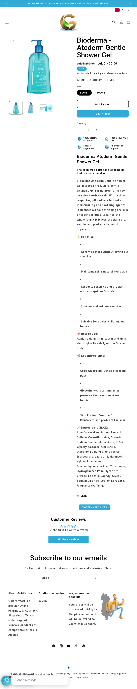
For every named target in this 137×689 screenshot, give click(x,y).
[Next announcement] (130, 3)
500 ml (84, 92)
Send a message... (27, 680)
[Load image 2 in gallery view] (31, 107)
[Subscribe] (95, 578)
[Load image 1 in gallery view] (16, 107)
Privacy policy (81, 673)
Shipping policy (119, 673)
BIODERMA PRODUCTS (94, 507)
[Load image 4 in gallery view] (45, 107)
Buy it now (103, 113)
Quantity (82, 123)
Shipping (97, 73)
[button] (7, 22)
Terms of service (99, 673)
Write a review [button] (68, 539)
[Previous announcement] (6, 3)
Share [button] (84, 495)
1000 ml (101, 92)
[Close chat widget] (65, 672)
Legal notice (82, 677)
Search (43, 601)
